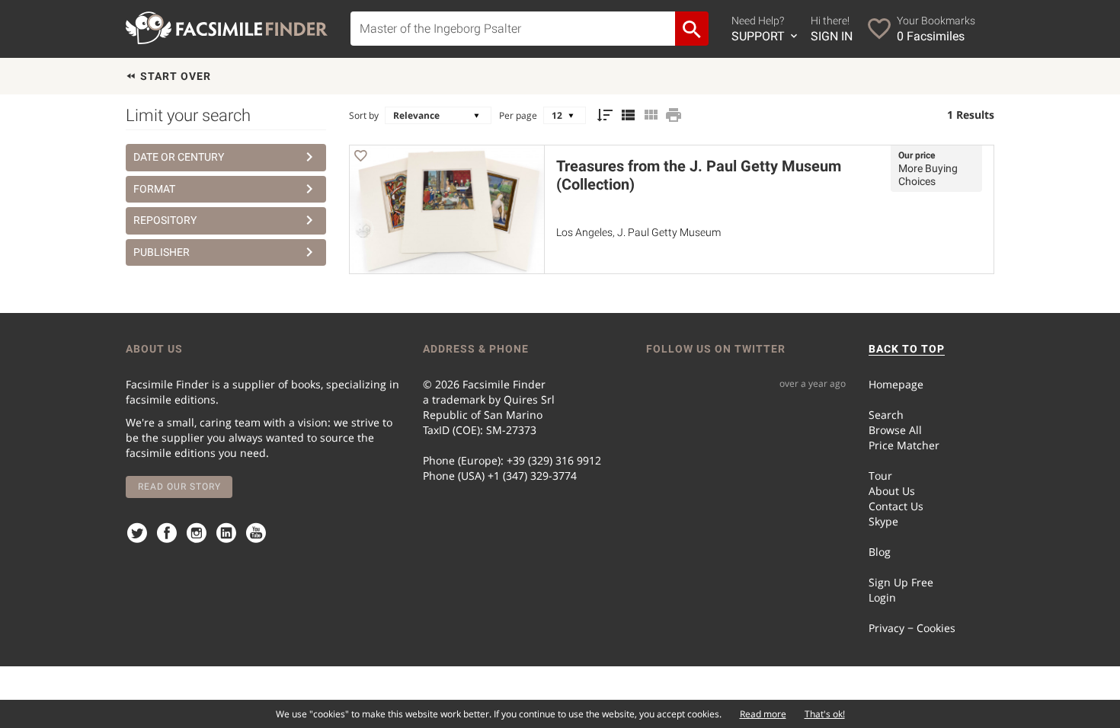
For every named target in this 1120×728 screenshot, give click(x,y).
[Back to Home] (227, 27)
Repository (165, 220)
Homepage (896, 384)
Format (154, 189)
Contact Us (896, 506)
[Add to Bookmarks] (360, 158)
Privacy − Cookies (912, 628)
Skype (883, 521)
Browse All (895, 430)
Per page (518, 115)
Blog (880, 551)
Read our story (179, 486)
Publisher (161, 252)
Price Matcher (904, 445)
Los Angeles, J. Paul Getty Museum (638, 232)
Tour (880, 475)
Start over (174, 76)
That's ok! (825, 713)
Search (886, 414)
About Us (892, 491)
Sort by (364, 115)
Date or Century (178, 157)
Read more (763, 713)
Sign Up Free (901, 582)
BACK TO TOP (907, 349)
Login (882, 597)
